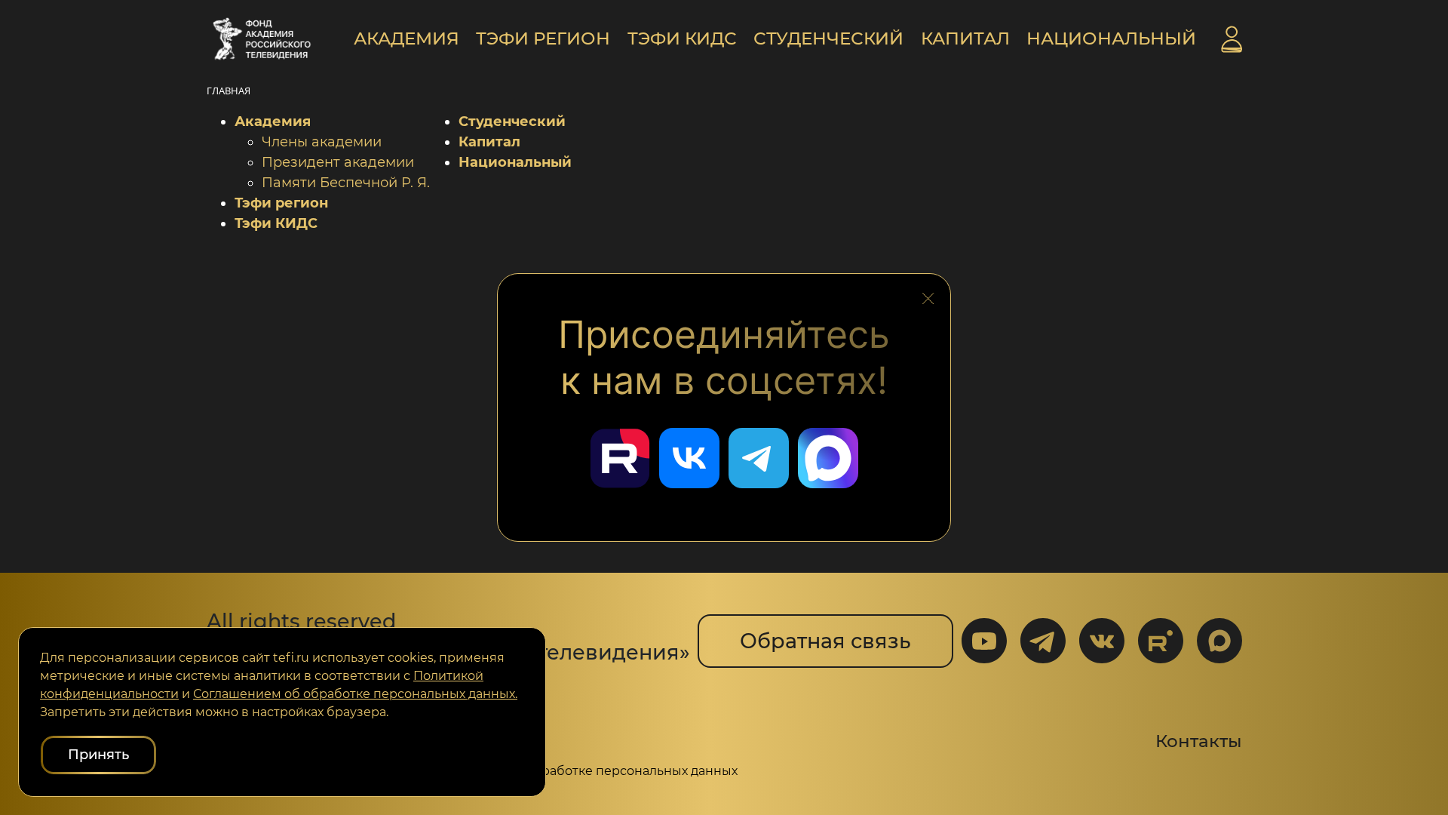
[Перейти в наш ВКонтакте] (689, 458)
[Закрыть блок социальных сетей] (928, 294)
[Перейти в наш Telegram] (759, 458)
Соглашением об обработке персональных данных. (355, 694)
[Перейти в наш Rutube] (620, 458)
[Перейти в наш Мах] (828, 458)
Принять (98, 754)
